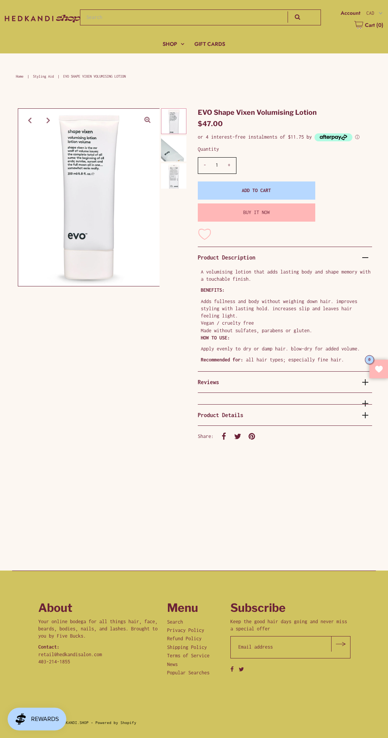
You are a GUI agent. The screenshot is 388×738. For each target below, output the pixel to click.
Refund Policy (184, 638)
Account (350, 13)
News (172, 664)
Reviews (208, 382)
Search (175, 622)
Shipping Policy (187, 647)
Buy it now (256, 212)
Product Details (220, 415)
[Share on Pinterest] (252, 436)
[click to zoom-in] (147, 120)
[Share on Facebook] (224, 436)
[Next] (48, 120)
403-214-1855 (54, 662)
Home (19, 76)
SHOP (170, 44)
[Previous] (30, 120)
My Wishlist (378, 369)
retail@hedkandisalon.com (70, 654)
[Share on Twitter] (238, 436)
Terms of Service (188, 655)
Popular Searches (188, 672)
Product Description (226, 257)
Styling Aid (43, 76)
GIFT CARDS (209, 44)
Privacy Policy (185, 630)
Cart (373, 25)
